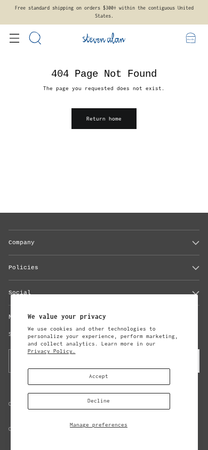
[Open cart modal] (191, 38)
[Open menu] (14, 38)
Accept (98, 376)
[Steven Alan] (104, 38)
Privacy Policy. (52, 351)
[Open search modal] (35, 38)
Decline (98, 401)
